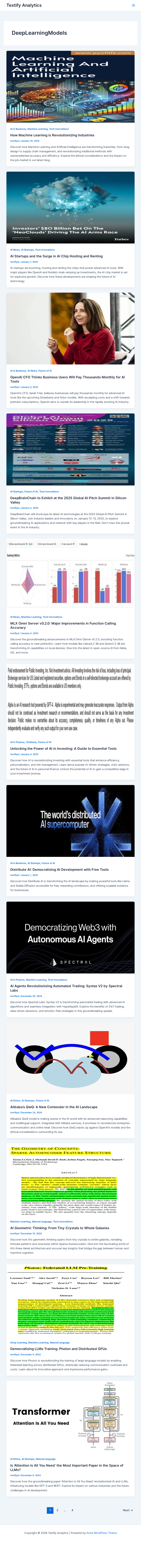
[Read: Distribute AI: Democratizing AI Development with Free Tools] (70, 820)
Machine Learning (38, 129)
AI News (15, 249)
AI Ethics (15, 1100)
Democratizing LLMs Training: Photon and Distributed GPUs (58, 1349)
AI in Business (18, 129)
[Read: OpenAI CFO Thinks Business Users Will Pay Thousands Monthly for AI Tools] (70, 328)
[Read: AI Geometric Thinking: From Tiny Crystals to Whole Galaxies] (70, 1179)
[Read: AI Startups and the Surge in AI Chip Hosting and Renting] (70, 207)
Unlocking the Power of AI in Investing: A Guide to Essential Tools (63, 748)
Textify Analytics (24, 5)
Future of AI (45, 370)
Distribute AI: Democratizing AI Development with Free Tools (59, 869)
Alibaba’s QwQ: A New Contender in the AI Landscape (53, 1107)
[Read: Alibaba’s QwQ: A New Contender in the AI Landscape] (70, 1058)
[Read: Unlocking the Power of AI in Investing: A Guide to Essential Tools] (70, 699)
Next (128, 1510)
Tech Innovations (59, 129)
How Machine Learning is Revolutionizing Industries (52, 135)
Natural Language (42, 1221)
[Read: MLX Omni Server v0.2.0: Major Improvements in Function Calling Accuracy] (70, 574)
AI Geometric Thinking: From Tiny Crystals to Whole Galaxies (59, 1228)
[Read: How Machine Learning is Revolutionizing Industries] (70, 86)
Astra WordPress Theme (101, 1533)
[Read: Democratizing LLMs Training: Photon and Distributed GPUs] (70, 1300)
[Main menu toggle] (133, 5)
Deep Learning (18, 1342)
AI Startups (27, 249)
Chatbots (31, 742)
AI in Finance (17, 742)
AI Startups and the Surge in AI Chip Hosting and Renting (56, 256)
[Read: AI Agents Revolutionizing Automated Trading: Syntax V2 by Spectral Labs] (70, 937)
